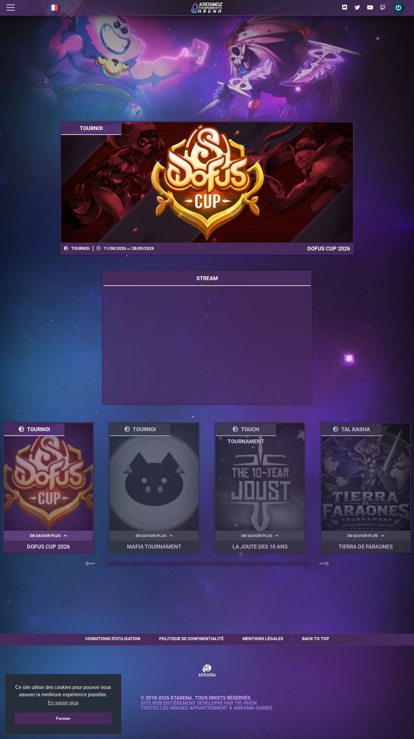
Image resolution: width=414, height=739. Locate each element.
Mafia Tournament (154, 546)
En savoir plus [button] (63, 702)
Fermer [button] (63, 718)
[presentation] (90, 563)
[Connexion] (398, 7)
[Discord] (344, 7)
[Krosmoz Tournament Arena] (207, 7)
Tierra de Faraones (366, 546)
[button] (106, 563)
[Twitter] (357, 7)
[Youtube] (370, 7)
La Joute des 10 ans (260, 546)
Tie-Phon (246, 703)
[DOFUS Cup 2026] (207, 182)
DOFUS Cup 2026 (48, 546)
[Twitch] (382, 7)
